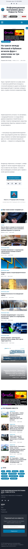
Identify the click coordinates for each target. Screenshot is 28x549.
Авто (3, 471)
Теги (2, 507)
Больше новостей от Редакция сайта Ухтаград (14, 202)
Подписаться (14, 531)
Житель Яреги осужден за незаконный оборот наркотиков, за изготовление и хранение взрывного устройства (12, 228)
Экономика (14, 478)
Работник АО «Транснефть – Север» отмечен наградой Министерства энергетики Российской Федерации (17, 428)
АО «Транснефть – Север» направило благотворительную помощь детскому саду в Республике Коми (18, 460)
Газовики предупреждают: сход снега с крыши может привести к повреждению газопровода (13, 316)
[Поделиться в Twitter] (16, 183)
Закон (2, 225)
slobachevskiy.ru (12, 546)
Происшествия (6, 41)
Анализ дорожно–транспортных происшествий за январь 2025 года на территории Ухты (12, 339)
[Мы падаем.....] (14, 355)
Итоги (21, 471)
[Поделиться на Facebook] (12, 183)
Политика (4, 476)
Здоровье (15, 471)
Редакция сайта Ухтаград (6, 60)
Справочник (5, 478)
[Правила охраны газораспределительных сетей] (14, 263)
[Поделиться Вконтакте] (8, 183)
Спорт (21, 476)
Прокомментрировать (14, 177)
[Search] (22, 22)
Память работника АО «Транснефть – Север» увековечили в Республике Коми (17, 438)
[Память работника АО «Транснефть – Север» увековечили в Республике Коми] (5, 438)
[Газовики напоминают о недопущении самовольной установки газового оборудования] (14, 240)
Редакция (3, 509)
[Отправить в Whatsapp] (20, 183)
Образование (12, 473)
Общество (12, 411)
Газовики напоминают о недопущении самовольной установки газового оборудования (12, 251)
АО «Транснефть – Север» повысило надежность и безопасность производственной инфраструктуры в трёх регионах (17, 416)
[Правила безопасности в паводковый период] (14, 284)
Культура (4, 473)
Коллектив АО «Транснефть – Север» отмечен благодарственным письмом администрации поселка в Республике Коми (18, 449)
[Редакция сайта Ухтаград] (14, 197)
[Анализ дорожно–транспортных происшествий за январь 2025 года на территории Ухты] (14, 328)
